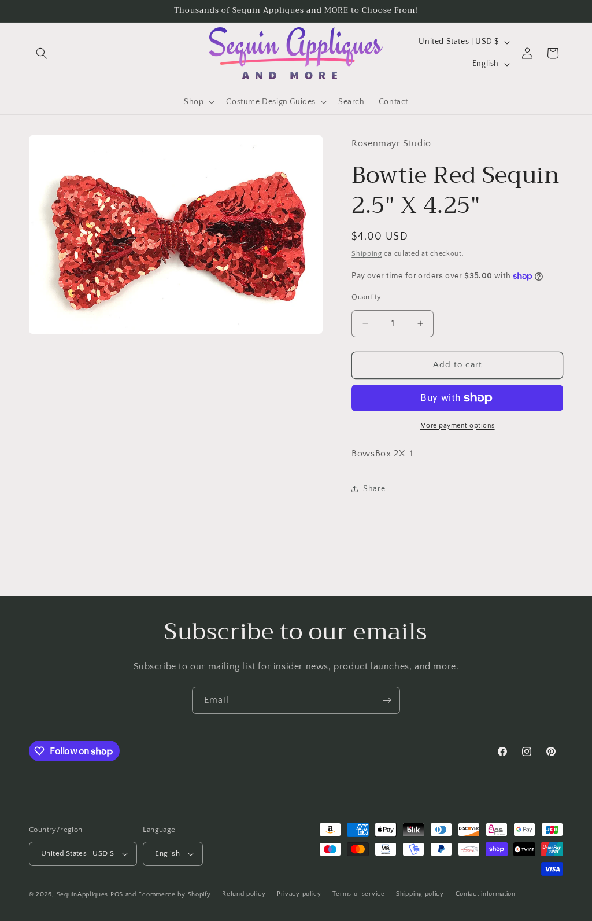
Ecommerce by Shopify (174, 894)
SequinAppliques (83, 894)
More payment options (457, 425)
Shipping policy (420, 893)
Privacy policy (299, 893)
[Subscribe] (386, 700)
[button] (41, 53)
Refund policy (243, 893)
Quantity (366, 297)
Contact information (486, 893)
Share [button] (374, 488)
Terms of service (358, 893)
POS (116, 894)
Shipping (367, 253)
